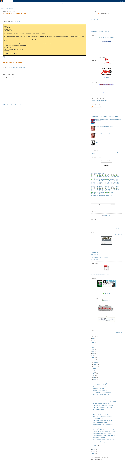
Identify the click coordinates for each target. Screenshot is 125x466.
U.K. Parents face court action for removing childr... (104, 426)
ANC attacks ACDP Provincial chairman (14, 13)
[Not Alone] (103, 180)
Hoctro (10, 67)
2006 (93, 453)
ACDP (18, 21)
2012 (93, 355)
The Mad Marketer (23, 67)
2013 (93, 353)
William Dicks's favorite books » (116, 198)
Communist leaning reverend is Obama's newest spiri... (104, 405)
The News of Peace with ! (99, 100)
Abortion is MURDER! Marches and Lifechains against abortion (108, 133)
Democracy (15, 60)
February (95, 445)
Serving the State (94, 252)
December (95, 362)
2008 (93, 449)
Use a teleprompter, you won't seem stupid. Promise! (104, 399)
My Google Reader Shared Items (100, 274)
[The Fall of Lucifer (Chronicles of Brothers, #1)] (95, 182)
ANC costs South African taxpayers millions (102, 416)
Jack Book (15, 67)
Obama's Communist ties (98, 409)
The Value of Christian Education (100, 390)
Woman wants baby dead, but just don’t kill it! (102, 442)
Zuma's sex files (94, 259)
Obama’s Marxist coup (98, 418)
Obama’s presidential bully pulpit (100, 412)
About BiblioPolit (9, 8)
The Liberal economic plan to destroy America (102, 424)
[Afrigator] (106, 77)
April (94, 377)
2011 (93, 357)
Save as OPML (118, 228)
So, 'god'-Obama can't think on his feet (101, 403)
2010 (93, 359)
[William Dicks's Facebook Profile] (106, 37)
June (94, 373)
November (95, 364)
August (94, 370)
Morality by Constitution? (96, 251)
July (94, 372)
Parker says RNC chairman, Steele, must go (102, 407)
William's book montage (97, 173)
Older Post (84, 100)
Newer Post (5, 100)
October (95, 366)
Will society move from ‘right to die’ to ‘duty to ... (103, 439)
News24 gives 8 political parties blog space (102, 433)
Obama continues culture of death (100, 422)
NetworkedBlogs (105, 41)
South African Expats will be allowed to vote (102, 420)
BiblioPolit (104, 43)
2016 (93, 347)
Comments (95, 109)
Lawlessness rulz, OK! (95, 254)
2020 (93, 340)
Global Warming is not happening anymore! (102, 392)
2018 (93, 344)
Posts (94, 106)
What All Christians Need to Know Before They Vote (104, 384)
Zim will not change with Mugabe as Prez (101, 441)
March (94, 379)
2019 (93, 342)
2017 (93, 346)
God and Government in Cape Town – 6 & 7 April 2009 (104, 401)
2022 (93, 338)
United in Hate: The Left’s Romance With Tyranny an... (104, 431)
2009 (93, 360)
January (95, 447)
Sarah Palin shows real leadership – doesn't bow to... (104, 396)
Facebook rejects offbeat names (100, 427)
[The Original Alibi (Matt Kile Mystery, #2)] (103, 177)
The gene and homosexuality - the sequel (99, 257)
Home (2, 8)
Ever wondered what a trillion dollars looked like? (103, 429)
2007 (93, 451)
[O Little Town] (117, 182)
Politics (103, 46)
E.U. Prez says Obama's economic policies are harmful (104, 381)
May (94, 375)
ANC (11, 60)
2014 (93, 351)
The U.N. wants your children (99, 437)
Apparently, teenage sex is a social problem (104, 126)
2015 (93, 349)
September (95, 368)
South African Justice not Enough (100, 383)
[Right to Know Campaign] (106, 75)
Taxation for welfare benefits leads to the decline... (103, 386)
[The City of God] (112, 195)
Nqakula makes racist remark (97, 255)
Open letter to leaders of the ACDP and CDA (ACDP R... (105, 435)
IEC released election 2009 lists (100, 411)
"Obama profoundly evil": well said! (100, 414)
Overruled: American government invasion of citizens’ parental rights (104, 116)
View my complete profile (97, 25)
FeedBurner (109, 168)
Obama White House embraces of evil (101, 394)
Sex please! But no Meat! (98, 388)
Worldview (107, 46)
